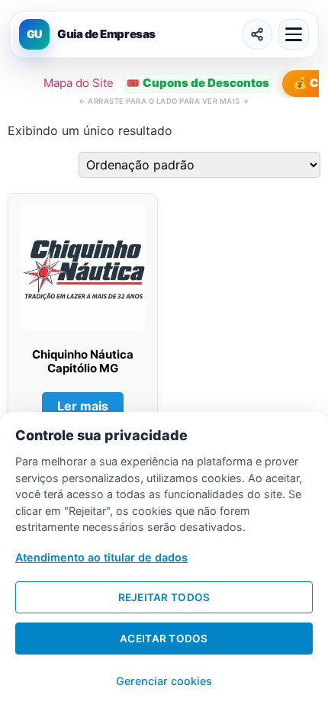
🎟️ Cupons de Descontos (197, 83)
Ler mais (82, 405)
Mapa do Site (78, 83)
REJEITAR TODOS (164, 597)
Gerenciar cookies (164, 680)
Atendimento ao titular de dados (101, 557)
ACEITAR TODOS (164, 638)
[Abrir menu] (293, 34)
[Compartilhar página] (257, 34)
